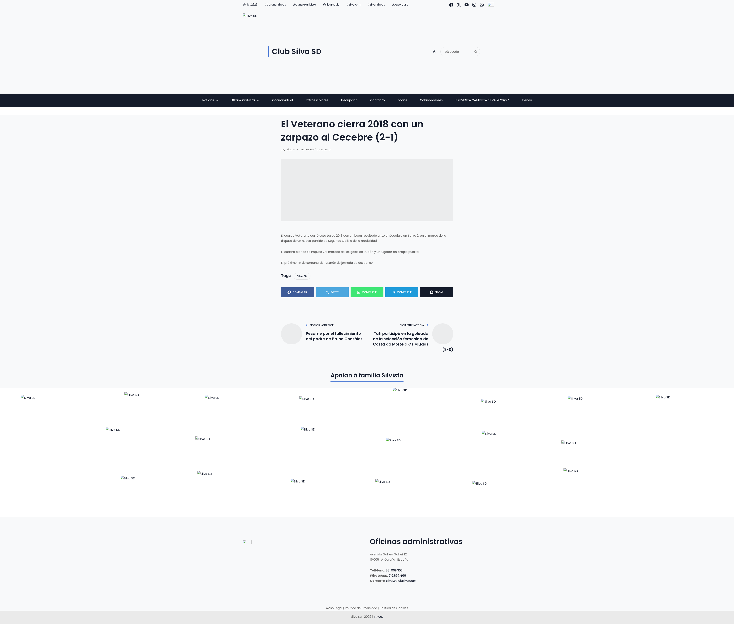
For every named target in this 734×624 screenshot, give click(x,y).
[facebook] (451, 5)
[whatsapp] (482, 5)
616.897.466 (397, 575)
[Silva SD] (48, 407)
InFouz (378, 616)
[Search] (475, 51)
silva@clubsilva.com (401, 581)
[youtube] (466, 5)
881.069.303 (394, 570)
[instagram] (474, 5)
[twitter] (459, 5)
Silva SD (302, 276)
